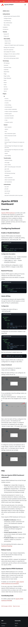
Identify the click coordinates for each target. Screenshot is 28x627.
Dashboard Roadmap (6, 546)
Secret (5, 91)
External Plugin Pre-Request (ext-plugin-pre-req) (15, 143)
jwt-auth (6, 188)
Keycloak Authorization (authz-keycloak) (14, 195)
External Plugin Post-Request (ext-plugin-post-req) (14, 146)
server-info (7, 140)
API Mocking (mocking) (10, 173)
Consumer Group (7, 67)
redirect (6, 129)
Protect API (6, 36)
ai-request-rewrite (9, 122)
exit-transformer (8, 181)
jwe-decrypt (7, 191)
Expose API (6, 34)
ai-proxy (6, 98)
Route (5, 80)
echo (6, 131)
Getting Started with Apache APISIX (12, 16)
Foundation (3, 623)
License (3, 625)
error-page (7, 162)
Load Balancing (7, 20)
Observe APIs (8, 40)
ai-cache (6, 102)
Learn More (22, 1)
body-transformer (9, 177)
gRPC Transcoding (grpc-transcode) (13, 166)
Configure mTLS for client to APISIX (12, 53)
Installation (5, 27)
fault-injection (8, 171)
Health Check (8, 43)
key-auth (7, 186)
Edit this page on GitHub (6, 606)
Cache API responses (8, 49)
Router (5, 82)
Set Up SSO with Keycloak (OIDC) (11, 58)
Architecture (5, 29)
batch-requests (8, 127)
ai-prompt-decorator (9, 115)
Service (5, 86)
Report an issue (16, 606)
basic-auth (7, 193)
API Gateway (7, 63)
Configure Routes (7, 18)
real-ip (6, 137)
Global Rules (6, 71)
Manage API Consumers (9, 47)
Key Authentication (8, 22)
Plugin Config (7, 76)
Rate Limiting (7, 24)
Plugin (5, 73)
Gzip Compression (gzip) (10, 133)
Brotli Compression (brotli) (10, 135)
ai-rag (6, 120)
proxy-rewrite (8, 164)
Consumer (6, 65)
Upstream (6, 89)
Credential (6, 69)
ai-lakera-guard (8, 113)
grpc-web (7, 169)
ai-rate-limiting (8, 105)
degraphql (7, 175)
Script (5, 84)
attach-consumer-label (10, 179)
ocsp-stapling (8, 155)
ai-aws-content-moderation (11, 109)
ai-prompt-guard (8, 107)
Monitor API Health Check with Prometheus (14, 45)
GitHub (16, 623)
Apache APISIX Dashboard (8, 212)
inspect (6, 153)
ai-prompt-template (9, 117)
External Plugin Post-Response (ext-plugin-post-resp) (14, 150)
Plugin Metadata (7, 78)
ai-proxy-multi (8, 100)
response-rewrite (8, 160)
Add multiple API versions (9, 51)
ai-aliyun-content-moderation (11, 111)
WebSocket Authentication (10, 56)
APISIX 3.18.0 (6, 11)
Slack (16, 625)
